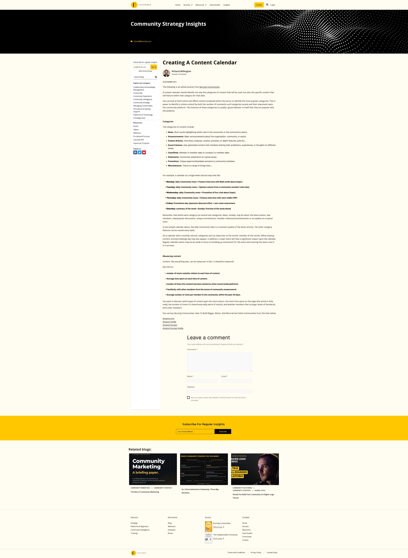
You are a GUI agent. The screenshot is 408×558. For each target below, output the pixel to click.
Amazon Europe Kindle (173, 328)
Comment (192, 349)
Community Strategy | (244, 490)
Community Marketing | (142, 488)
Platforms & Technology (143, 115)
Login (273, 5)
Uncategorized (139, 118)
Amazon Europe (170, 325)
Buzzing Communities (210, 87)
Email (224, 376)
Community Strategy (141, 102)
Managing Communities (142, 106)
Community (137, 93)
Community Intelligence (142, 99)
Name (190, 376)
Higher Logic (260, 490)
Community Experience (142, 96)
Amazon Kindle (169, 321)
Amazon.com (168, 318)
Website (191, 387)
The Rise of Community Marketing (145, 492)
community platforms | (244, 488)
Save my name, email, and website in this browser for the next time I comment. (218, 398)
